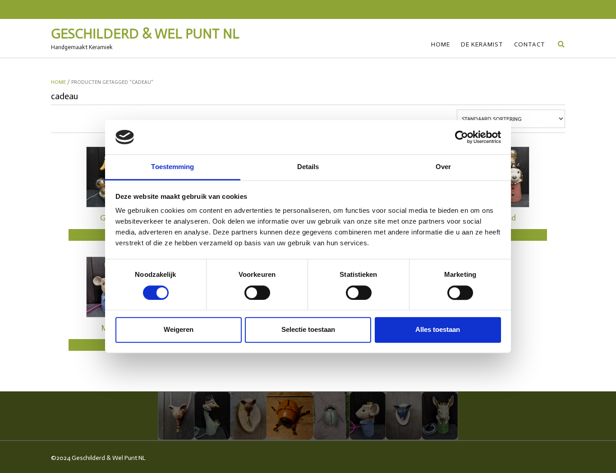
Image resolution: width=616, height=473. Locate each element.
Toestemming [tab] (172, 167)
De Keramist (482, 44)
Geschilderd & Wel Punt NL (145, 34)
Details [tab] (308, 167)
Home (440, 44)
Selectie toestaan (308, 329)
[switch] (257, 292)
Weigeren (178, 329)
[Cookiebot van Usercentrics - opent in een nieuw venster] (461, 137)
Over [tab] (443, 167)
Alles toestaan (437, 329)
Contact (529, 44)
